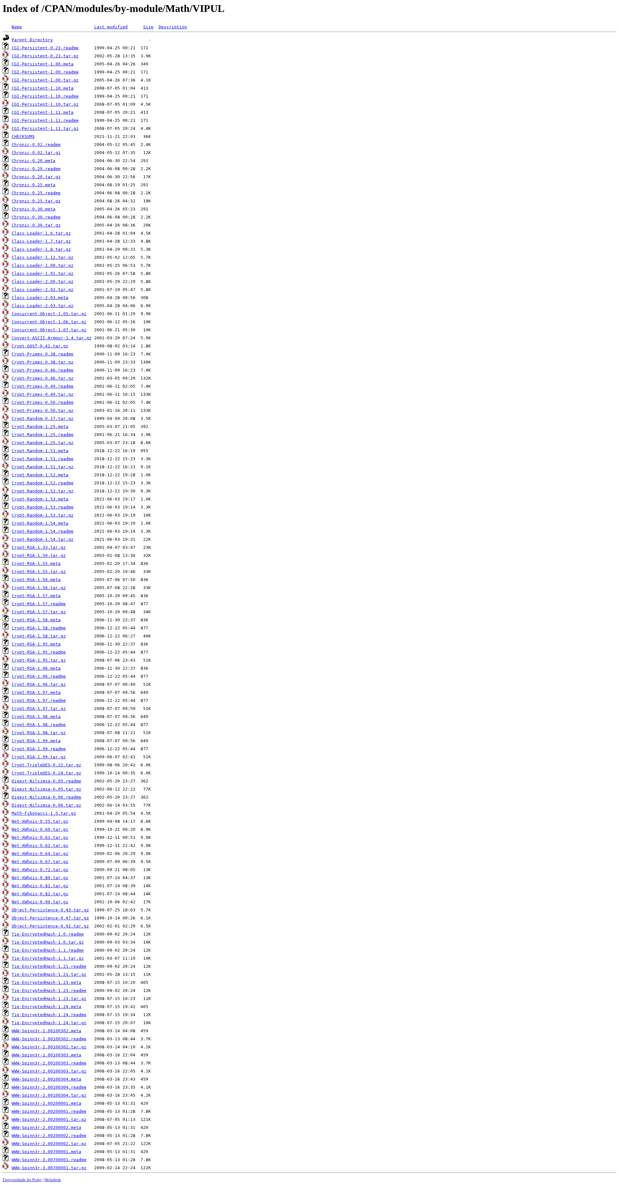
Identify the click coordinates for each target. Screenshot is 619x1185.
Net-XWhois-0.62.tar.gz (40, 845)
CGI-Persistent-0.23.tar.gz (45, 55)
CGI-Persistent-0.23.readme (45, 47)
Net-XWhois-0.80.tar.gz (40, 877)
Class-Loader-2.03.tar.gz (43, 305)
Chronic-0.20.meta (33, 160)
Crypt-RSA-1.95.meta (36, 644)
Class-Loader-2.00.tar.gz (43, 281)
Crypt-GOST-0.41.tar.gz (40, 346)
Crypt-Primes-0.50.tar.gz (43, 410)
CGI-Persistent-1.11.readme (45, 120)
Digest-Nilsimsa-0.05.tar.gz (46, 789)
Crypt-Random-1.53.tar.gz (43, 515)
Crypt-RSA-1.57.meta (36, 595)
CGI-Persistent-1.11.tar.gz (45, 128)
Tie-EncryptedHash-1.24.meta (46, 1006)
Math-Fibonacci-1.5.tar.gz (44, 813)
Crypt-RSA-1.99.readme (39, 748)
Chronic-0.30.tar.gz (36, 225)
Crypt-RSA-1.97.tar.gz (39, 708)
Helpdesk (52, 1179)
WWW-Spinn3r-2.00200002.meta (46, 1127)
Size (148, 26)
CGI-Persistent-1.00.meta (43, 64)
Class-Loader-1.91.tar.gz (43, 273)
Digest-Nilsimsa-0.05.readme (46, 781)
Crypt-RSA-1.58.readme (39, 628)
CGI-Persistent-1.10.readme (45, 96)
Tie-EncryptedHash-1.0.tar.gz (48, 942)
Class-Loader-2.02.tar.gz (43, 289)
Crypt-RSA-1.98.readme (39, 724)
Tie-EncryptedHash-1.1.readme (48, 950)
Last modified (111, 26)
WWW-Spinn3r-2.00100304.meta (46, 1079)
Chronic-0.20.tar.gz (36, 176)
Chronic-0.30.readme (36, 217)
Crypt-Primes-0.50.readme (43, 402)
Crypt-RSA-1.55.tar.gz (39, 571)
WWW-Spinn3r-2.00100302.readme (49, 1038)
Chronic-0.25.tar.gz (36, 201)
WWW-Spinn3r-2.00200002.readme (49, 1135)
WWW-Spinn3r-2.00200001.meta (46, 1103)
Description (173, 26)
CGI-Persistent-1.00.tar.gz (45, 80)
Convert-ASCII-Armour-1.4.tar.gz (52, 337)
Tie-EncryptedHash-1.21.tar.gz (49, 974)
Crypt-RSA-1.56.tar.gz (39, 587)
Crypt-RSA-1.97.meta (36, 692)
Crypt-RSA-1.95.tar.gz (39, 660)
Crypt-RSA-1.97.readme (39, 700)
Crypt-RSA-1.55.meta (36, 563)
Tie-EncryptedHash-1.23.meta (46, 982)
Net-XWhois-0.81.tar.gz (40, 885)
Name (17, 26)
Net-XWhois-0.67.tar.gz (40, 861)
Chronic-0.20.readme (36, 168)
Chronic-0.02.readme (36, 144)
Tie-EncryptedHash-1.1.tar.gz (48, 958)
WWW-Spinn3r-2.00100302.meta (46, 1030)
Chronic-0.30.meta (33, 209)
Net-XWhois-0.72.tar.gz (40, 869)
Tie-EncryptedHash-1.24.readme (49, 1014)
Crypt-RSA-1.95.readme (39, 652)
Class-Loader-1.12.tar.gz (43, 257)
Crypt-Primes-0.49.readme (43, 386)
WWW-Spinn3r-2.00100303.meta (46, 1055)
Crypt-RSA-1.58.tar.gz (39, 636)
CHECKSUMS (23, 136)
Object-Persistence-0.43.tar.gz (50, 910)
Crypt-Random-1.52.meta (40, 474)
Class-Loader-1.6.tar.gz (41, 233)
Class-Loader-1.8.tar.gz (41, 249)
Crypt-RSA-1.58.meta (36, 619)
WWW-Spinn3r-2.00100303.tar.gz (49, 1071)
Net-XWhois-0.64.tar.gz (40, 853)
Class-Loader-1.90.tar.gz (43, 265)
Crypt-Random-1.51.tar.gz (43, 466)
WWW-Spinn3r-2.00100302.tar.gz (49, 1046)
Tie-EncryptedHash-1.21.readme (49, 966)
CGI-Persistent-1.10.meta (43, 88)
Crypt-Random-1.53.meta (40, 499)
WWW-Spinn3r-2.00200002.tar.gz (49, 1143)
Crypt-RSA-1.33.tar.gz (39, 547)
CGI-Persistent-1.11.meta (43, 112)
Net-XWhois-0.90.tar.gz (40, 901)
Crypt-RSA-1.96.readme (39, 676)
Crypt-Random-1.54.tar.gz (43, 539)
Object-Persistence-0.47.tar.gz (50, 918)
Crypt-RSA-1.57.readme (39, 603)
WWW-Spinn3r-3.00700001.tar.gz (49, 1167)
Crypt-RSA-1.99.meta (36, 740)
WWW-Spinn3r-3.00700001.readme (49, 1159)
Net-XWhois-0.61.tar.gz (40, 837)
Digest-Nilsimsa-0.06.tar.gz (46, 805)
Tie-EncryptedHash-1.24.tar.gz (49, 1022)
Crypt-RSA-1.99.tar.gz (39, 756)
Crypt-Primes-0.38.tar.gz (43, 362)
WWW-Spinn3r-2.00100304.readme (49, 1087)
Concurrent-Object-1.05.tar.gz (49, 313)
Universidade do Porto (22, 1179)
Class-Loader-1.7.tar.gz (41, 241)
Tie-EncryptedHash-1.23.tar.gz (49, 998)
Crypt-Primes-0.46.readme (43, 370)
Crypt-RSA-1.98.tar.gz (39, 732)
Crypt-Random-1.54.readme (43, 531)
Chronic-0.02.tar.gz (36, 152)
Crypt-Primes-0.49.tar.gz (43, 394)
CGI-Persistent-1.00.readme (45, 72)
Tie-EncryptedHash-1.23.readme (49, 990)
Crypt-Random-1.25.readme (43, 434)
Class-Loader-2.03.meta (40, 297)
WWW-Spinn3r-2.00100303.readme (49, 1063)
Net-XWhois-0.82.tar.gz (40, 893)
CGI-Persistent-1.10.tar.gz (45, 104)
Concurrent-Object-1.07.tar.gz (49, 329)
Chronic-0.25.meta (33, 184)
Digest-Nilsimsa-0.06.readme (46, 797)
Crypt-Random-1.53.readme (43, 507)
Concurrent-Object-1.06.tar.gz (49, 321)
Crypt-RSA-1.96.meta (36, 668)
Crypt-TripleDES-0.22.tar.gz (46, 764)
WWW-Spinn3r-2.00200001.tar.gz (49, 1119)
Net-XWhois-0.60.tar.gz (40, 829)
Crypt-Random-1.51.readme (43, 458)
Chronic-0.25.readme (36, 192)
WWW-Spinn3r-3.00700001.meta (46, 1151)
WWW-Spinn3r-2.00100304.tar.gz (49, 1095)
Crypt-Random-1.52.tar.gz (43, 491)
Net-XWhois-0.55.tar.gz (40, 821)
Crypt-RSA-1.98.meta (36, 716)
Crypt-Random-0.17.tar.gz (43, 418)
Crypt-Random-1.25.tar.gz (43, 442)
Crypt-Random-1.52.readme (43, 483)
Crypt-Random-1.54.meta (40, 523)
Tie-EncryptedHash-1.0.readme (48, 934)
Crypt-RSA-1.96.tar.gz (39, 684)
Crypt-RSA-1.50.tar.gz (39, 555)
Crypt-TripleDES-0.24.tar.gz (46, 773)
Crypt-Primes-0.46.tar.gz (43, 378)
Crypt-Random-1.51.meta (40, 450)
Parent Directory (32, 39)
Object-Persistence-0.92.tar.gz (50, 926)
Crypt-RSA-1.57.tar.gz (39, 611)
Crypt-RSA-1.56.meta (36, 579)
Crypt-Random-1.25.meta (40, 426)
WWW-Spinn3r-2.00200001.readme (49, 1111)
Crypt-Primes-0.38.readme (43, 354)
